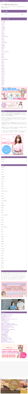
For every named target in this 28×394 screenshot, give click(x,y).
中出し (12, 276)
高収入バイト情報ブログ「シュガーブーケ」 (7, 315)
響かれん (3, 83)
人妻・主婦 (18, 276)
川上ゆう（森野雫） (4, 42)
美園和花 (3, 68)
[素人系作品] (3, 21)
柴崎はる (3, 54)
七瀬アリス (3, 24)
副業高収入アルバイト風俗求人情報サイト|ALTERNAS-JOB (9, 324)
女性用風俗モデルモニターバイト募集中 (6, 339)
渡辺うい (3, 63)
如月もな (2, 193)
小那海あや (2, 198)
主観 (15, 276)
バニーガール (13, 275)
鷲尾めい (2, 267)
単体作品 (21, 276)
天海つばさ (2, 188)
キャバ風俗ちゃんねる (5, 1)
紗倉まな (3, 66)
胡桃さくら (3, 71)
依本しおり (3, 30)
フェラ (20, 275)
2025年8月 (2, 161)
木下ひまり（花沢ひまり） (5, 51)
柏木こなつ (3, 53)
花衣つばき (2, 248)
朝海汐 (3, 50)
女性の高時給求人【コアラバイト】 (6, 316)
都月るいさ (2, 253)
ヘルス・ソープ (24, 275)
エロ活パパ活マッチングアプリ (5, 321)
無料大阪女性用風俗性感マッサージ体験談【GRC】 (8, 329)
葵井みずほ (3, 74)
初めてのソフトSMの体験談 (5, 331)
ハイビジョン (3, 275)
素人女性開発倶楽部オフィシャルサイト (6, 338)
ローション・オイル (8, 276)
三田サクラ (2, 174)
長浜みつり (3, 80)
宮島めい (3, 39)
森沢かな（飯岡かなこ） (5, 59)
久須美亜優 (3, 27)
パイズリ (17, 275)
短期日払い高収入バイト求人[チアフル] (6, 314)
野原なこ (3, 77)
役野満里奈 (3, 45)
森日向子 (3, 57)
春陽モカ (3, 48)
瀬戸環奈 (3, 65)
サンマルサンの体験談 (4, 322)
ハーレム (10, 275)
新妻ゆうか (2, 207)
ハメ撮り (7, 275)
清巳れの (3, 62)
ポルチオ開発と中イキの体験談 (5, 330)
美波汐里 (3, 69)
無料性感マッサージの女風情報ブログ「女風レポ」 (8, 323)
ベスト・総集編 (3, 276)
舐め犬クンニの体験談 (4, 336)
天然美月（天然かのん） (5, 36)
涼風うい (3, 60)
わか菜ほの (2, 169)
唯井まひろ (3, 33)
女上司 (24, 276)
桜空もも (3, 56)
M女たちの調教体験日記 (4, 340)
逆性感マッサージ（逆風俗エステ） (6, 337)
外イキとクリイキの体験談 (4, 332)
